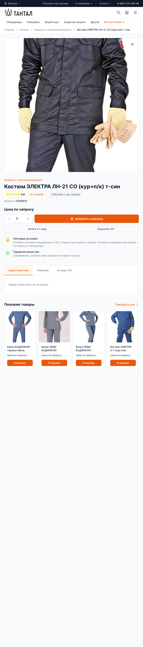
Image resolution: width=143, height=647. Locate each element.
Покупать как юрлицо (56, 3)
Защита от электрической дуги (52, 29)
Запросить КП (105, 228)
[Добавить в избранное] (132, 44)
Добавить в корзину (89, 218)
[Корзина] (126, 12)
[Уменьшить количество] (8, 218)
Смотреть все (125, 304)
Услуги (103, 3)
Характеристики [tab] (19, 270)
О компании (82, 3)
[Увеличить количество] (28, 218)
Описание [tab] (43, 270)
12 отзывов (36, 194)
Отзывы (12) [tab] (64, 270)
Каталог (24, 29)
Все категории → (114, 22)
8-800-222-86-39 (128, 3)
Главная (9, 29)
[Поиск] (118, 12)
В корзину (20, 362)
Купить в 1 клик (37, 228)
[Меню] (135, 12)
